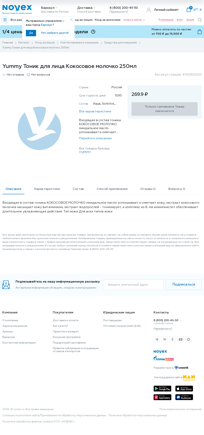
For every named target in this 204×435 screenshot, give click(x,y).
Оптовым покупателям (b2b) (122, 326)
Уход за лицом (82, 20)
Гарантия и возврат (66, 331)
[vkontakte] (165, 339)
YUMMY (85, 152)
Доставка (85, 7)
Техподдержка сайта (168, 377)
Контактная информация (19, 343)
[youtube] (180, 339)
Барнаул (48, 7)
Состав (78, 189)
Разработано (164, 368)
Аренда (7, 331)
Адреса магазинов (14, 326)
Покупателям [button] (63, 312)
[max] (188, 339)
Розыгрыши (166, 20)
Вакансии (8, 337)
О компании (10, 320)
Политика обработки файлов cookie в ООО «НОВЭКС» (38, 421)
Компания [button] (10, 312)
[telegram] (157, 339)
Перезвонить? (119, 12)
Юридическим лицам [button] (119, 312)
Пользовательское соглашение (181, 409)
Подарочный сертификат (69, 343)
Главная (7, 42)
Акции (190, 20)
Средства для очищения (120, 42)
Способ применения (112, 189)
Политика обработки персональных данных (138, 415)
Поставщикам (112, 320)
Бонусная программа (66, 337)
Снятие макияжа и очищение (79, 42)
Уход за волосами (108, 20)
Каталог (24, 42)
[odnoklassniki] (173, 339)
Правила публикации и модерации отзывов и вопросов (76, 350)
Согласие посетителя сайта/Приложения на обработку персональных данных (54, 415)
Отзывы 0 (148, 189)
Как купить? (60, 326)
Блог (180, 20)
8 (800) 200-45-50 (124, 7)
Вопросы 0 (176, 189)
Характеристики (47, 189)
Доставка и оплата (65, 320)
